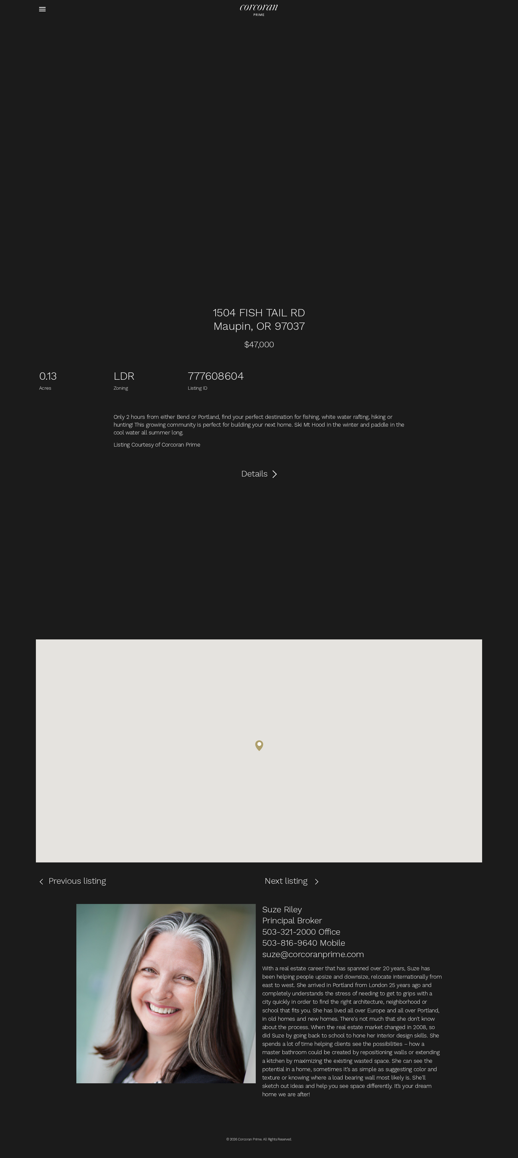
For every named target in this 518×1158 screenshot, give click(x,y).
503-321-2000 (289, 932)
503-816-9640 (289, 943)
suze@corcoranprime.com (313, 954)
